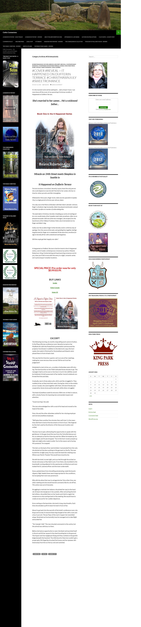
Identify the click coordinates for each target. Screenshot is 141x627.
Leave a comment (57, 84)
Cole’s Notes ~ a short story (107, 37)
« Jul (90, 396)
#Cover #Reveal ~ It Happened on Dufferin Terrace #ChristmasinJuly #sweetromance (54, 76)
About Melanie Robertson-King (53, 37)
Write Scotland (27, 46)
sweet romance (46, 67)
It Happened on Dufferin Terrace (49, 66)
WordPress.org (93, 419)
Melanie (46, 84)
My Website (38, 41)
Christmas (37, 554)
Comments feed (93, 415)
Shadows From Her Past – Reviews (53, 41)
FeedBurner (107, 109)
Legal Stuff (29, 41)
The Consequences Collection (74, 41)
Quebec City (52, 554)
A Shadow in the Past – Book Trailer (13, 37)
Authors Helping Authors (89, 37)
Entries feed (92, 412)
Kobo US (55, 292)
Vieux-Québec (56, 67)
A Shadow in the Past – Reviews (33, 37)
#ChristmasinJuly (37, 64)
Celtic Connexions (10, 32)
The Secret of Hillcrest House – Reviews (96, 41)
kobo (34, 67)
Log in (90, 408)
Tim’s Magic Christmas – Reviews (12, 46)
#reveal (63, 64)
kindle (62, 66)
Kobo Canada (54, 288)
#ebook (51, 64)
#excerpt (57, 64)
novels (38, 67)
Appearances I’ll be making (71, 37)
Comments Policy (8, 41)
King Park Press (19, 41)
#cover (46, 64)
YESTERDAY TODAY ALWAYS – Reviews (43, 46)
